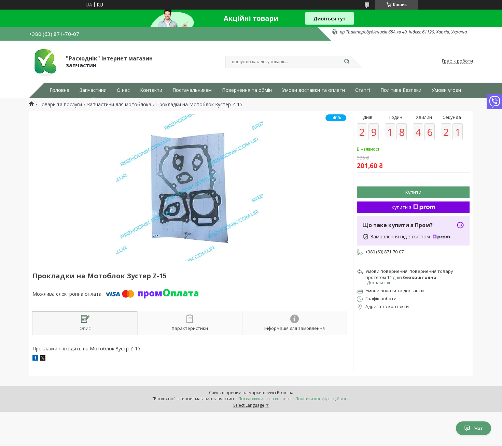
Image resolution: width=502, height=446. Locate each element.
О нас (123, 90)
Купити (413, 192)
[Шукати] (346, 62)
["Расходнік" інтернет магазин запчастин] (44, 61)
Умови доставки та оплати (313, 90)
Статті (362, 90)
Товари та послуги (60, 104)
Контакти (151, 90)
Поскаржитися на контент (264, 399)
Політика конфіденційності (322, 399)
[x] (42, 359)
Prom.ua (285, 392)
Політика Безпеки (400, 90)
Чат (478, 428)
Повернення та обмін (247, 90)
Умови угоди (446, 90)
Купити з (401, 207)
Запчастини (93, 90)
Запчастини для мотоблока (119, 104)
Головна (59, 90)
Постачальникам (192, 90)
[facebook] (35, 359)
